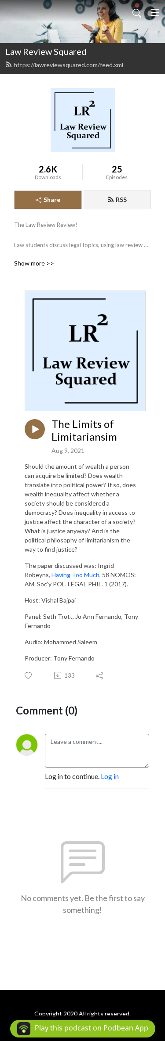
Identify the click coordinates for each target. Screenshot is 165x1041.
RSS (121, 199)
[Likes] (29, 675)
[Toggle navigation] (155, 12)
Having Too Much (75, 574)
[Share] (100, 675)
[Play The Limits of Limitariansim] (35, 429)
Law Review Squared (46, 51)
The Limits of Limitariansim (84, 430)
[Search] (137, 12)
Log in (110, 776)
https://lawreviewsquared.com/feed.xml (68, 64)
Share (52, 199)
